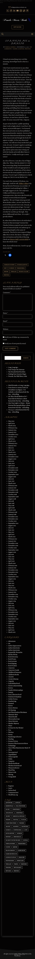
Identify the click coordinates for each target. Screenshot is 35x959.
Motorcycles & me (14, 719)
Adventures (11, 641)
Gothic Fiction (12, 699)
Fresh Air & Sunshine (14, 697)
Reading (11, 739)
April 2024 (11, 423)
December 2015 (13, 570)
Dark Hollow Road (14, 683)
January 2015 (12, 592)
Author (17, 802)
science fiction (11, 857)
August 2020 (12, 459)
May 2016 (11, 559)
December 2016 (13, 543)
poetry (8, 847)
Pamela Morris (10, 47)
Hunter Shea (17, 830)
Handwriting (12, 701)
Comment (7, 292)
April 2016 (11, 561)
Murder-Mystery (13, 723)
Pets (9, 730)
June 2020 (11, 463)
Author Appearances (14, 646)
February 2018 (12, 512)
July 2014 (11, 603)
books (8, 809)
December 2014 (13, 594)
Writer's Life (12, 772)
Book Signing (12, 663)
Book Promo (12, 659)
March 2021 (12, 452)
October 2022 (12, 437)
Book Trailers (12, 666)
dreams (8, 819)
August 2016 (12, 552)
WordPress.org (13, 795)
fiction (23, 819)
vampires (24, 864)
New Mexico (17, 836)
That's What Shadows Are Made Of (19, 748)
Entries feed (12, 790)
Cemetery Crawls (13, 670)
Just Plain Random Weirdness (17, 712)
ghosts (8, 826)
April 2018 (11, 508)
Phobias (11, 732)
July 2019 (11, 479)
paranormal (21, 268)
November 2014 (13, 597)
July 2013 (11, 623)
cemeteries (16, 809)
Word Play (11, 770)
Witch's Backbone (13, 763)
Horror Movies (13, 708)
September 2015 (13, 577)
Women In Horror (13, 768)
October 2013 (12, 617)
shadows (22, 857)
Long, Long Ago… (13, 367)
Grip (5, 268)
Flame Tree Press (11, 823)
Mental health (12, 717)
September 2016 (13, 550)
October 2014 (12, 599)
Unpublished (12, 755)
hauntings (24, 826)
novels (25, 840)
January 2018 (12, 514)
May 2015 (11, 586)
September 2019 (13, 474)
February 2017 (12, 539)
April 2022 (11, 439)
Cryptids (11, 681)
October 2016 (12, 548)
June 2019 (11, 481)
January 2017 (12, 541)
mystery (8, 836)
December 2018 (13, 490)
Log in (10, 788)
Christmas (19, 813)
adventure (9, 802)
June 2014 (11, 606)
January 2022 (12, 446)
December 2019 (13, 468)
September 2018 (13, 497)
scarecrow (21, 850)
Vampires (11, 761)
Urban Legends (13, 757)
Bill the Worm (20, 806)
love (25, 830)
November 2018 (13, 492)
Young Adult (12, 777)
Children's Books (13, 675)
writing (6, 275)
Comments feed (13, 793)
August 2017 (12, 526)
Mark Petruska (13, 385)
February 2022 (12, 443)
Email (5, 321)
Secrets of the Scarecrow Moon (18, 743)
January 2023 (12, 432)
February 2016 (12, 566)
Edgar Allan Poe (22, 264)
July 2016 (11, 554)
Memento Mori (13, 715)
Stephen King (10, 860)
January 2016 (12, 568)
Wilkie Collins (23, 183)
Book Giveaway (13, 657)
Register (11, 786)
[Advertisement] (17, 912)
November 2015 (13, 572)
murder (19, 833)
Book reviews (12, 661)
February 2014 (12, 610)
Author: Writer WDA (19, 954)
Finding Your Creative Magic (17, 374)
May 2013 (11, 628)
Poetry (10, 735)
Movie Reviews (13, 721)
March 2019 (12, 483)
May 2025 (11, 421)
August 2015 (12, 579)
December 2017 (13, 517)
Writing (28, 49)
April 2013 (11, 630)
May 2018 (11, 506)
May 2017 (11, 532)
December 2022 (13, 435)
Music (10, 726)
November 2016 (13, 546)
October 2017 (12, 521)
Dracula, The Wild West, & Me (17, 376)
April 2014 (11, 608)
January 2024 (12, 430)
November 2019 (13, 470)
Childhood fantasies (14, 672)
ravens (6, 271)
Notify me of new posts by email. (15, 343)
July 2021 (11, 448)
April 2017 (11, 534)
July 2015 (11, 581)
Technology (11, 746)
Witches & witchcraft (15, 766)
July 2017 (11, 528)
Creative (11, 677)
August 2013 (12, 621)
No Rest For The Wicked (15, 728)
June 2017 (11, 530)
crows (8, 816)
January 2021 (12, 454)
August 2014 (12, 601)
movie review (10, 833)
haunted (16, 826)
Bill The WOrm (12, 655)
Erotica (10, 688)
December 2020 (13, 457)
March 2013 (11, 632)
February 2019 (12, 486)
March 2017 (11, 537)
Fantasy (10, 692)
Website (5, 329)
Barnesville (9, 806)
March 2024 (12, 426)
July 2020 (11, 461)
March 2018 (12, 510)
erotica (15, 819)
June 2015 (11, 583)
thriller (13, 271)
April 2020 (11, 466)
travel (16, 864)
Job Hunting (12, 710)
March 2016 (12, 563)
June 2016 (11, 557)
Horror (10, 706)
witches (8, 871)
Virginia (8, 867)
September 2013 (13, 619)
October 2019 (12, 472)
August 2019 (12, 477)
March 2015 (11, 588)
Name (5, 313)
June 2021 (11, 450)
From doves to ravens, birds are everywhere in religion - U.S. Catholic (18, 390)
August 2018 (12, 499)
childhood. (9, 813)
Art (9, 643)
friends (21, 823)
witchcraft (17, 867)
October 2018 (12, 494)
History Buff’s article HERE (19, 239)
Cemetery (11, 668)
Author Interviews (14, 648)
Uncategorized (13, 752)
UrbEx (10, 759)
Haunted (11, 703)
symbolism (20, 860)
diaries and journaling (15, 686)
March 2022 (12, 441)
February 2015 (12, 590)
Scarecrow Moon (11, 854)
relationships (10, 850)
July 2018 (11, 501)
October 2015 (12, 574)
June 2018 (11, 503)
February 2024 (12, 428)
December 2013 (13, 612)
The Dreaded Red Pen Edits (16, 372)
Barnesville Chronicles (15, 652)
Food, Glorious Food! (15, 695)
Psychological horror (14, 737)
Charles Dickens (9, 264)
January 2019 (12, 488)
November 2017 (13, 519)
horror (11, 268)
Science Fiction (13, 741)
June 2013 (11, 626)
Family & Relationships (15, 690)
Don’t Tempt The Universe (16, 370)
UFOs (10, 750)
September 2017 (13, 523)
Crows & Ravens (18, 49)
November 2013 (13, 614)
